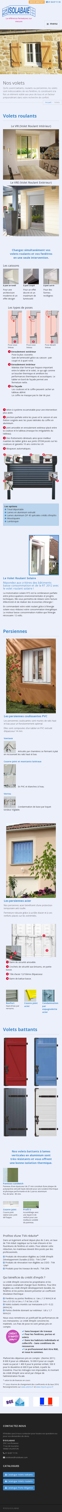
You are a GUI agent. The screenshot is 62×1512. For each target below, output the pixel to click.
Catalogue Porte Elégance (20, 1487)
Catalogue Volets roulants (20, 1481)
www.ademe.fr (27, 1387)
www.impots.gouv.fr (44, 1387)
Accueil (48, 102)
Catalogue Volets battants (20, 1474)
